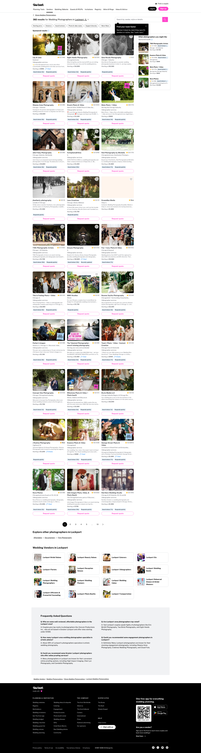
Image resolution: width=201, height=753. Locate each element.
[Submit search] (165, 19)
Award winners (60, 26)
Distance (49, 26)
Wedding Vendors (39, 679)
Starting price (37, 26)
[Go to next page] (103, 524)
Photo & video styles (75, 26)
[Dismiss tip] (146, 26)
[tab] (46, 101)
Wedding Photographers (54, 679)
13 (97, 524)
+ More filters (104, 26)
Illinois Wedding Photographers (45, 15)
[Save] (62, 36)
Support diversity (91, 26)
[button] (48, 31)
